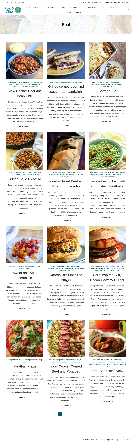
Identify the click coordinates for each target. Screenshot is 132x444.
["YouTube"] (23, 2)
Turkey (69, 177)
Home (28, 7)
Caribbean (17, 172)
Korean (68, 268)
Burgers (63, 266)
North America (107, 268)
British (99, 82)
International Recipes (100, 84)
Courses (15, 82)
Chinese (19, 266)
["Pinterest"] (15, 2)
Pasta (110, 174)
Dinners (57, 82)
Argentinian (56, 172)
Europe (112, 82)
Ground (33, 82)
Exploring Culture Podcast (53, 7)
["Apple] (19, 2)
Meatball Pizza (25, 366)
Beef (9, 82)
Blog (36, 7)
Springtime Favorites (107, 177)
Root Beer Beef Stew (107, 371)
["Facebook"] (3, 2)
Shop (69, 12)
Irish (53, 362)
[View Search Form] (128, 10)
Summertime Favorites (66, 270)
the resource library (96, 2)
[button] (81, 7)
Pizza (27, 360)
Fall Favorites (24, 82)
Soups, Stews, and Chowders (105, 364)
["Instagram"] (11, 2)
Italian (108, 172)
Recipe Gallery (20, 84)
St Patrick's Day (74, 362)
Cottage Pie (107, 91)
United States (33, 86)
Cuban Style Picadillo (24, 179)
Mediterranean (101, 174)
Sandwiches (77, 82)
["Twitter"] (7, 2)
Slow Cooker (31, 84)
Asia (9, 266)
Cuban (24, 172)
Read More (24, 127)
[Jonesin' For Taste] (12, 10)
